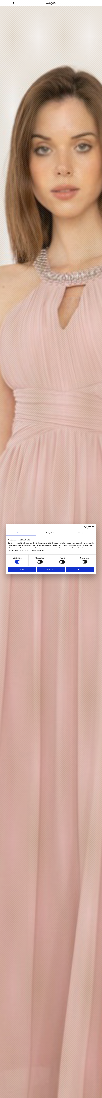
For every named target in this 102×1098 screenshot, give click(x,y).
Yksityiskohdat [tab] (51, 533)
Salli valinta (51, 570)
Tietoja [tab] (80, 533)
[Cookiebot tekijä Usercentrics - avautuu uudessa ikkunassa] (85, 526)
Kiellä (22, 570)
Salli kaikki (80, 570)
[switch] (40, 561)
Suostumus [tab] (21, 533)
